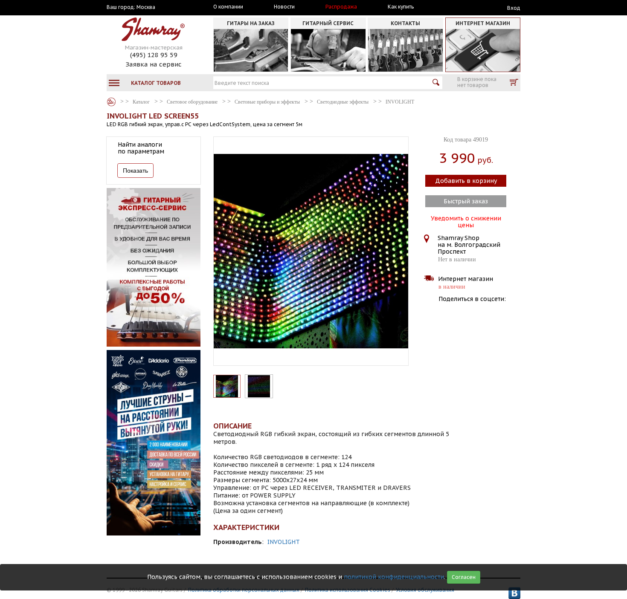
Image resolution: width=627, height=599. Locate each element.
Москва (145, 7)
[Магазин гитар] (111, 102)
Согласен (464, 577)
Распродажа (341, 7)
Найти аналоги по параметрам (141, 148)
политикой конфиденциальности (394, 577)
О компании (228, 7)
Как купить (401, 7)
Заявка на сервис (153, 64)
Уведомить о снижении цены (466, 221)
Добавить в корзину (466, 181)
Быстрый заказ (466, 201)
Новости (284, 7)
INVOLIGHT (283, 542)
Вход (513, 8)
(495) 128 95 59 (153, 55)
